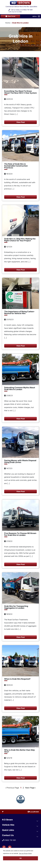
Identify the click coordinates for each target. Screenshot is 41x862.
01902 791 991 (27, 10)
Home (7, 23)
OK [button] (20, 858)
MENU (34, 16)
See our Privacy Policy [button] (25, 853)
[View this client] (20, 799)
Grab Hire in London (20, 23)
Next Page (30, 788)
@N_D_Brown (33, 812)
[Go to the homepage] (20, 3)
